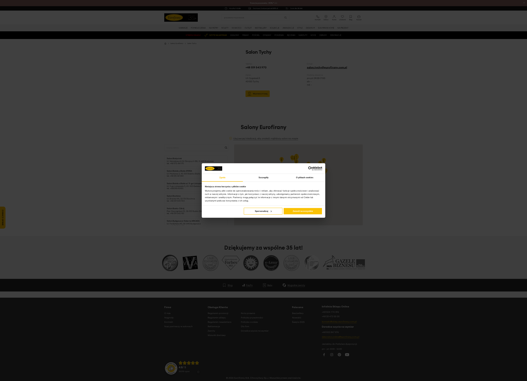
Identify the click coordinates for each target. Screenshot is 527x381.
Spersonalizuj (261, 211)
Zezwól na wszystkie (303, 211)
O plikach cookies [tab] (304, 177)
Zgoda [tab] (222, 177)
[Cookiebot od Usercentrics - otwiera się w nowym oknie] (310, 168)
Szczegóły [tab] (264, 177)
